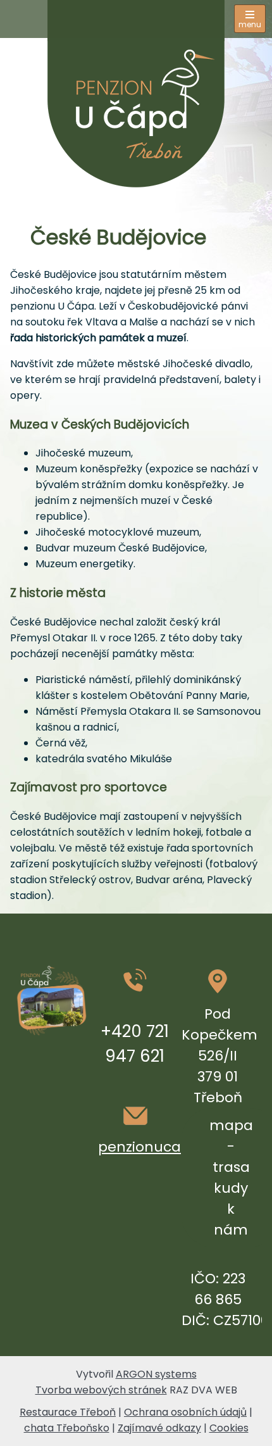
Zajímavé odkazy (159, 1428)
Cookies (229, 1428)
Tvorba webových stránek (101, 1390)
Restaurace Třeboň (68, 1412)
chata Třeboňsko (66, 1428)
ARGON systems (156, 1374)
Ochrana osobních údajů (185, 1412)
